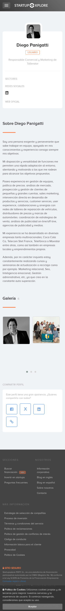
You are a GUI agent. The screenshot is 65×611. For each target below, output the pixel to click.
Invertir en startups (14, 477)
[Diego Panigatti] (16, 330)
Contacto (42, 493)
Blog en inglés (45, 477)
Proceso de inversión (15, 518)
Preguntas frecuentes (16, 482)
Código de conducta (15, 539)
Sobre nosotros (45, 488)
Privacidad (10, 549)
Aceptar (32, 606)
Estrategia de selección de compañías (25, 513)
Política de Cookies (14, 555)
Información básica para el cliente (22, 544)
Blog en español (46, 482)
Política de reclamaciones (18, 528)
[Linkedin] (6, 92)
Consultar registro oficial (14, 581)
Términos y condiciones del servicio (23, 523)
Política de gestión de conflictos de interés (27, 534)
